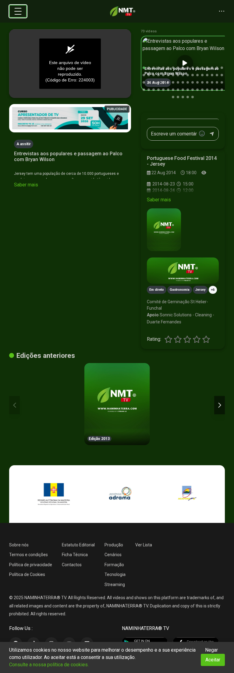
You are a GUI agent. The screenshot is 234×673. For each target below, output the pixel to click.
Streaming (115, 584)
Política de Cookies (27, 574)
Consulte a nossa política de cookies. (49, 665)
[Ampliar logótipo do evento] (164, 229)
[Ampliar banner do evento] (183, 270)
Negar (211, 650)
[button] (144, 68)
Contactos (72, 564)
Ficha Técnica (75, 554)
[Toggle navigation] (18, 11)
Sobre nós (19, 544)
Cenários (113, 554)
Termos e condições (28, 554)
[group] (185, 63)
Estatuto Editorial (78, 544)
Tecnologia (115, 574)
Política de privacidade (30, 564)
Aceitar (212, 660)
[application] (70, 63)
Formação (114, 564)
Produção (114, 544)
